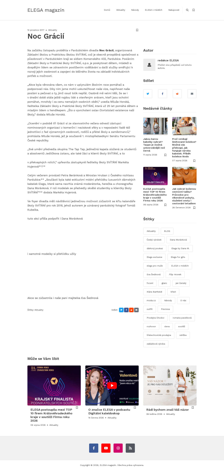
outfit (150, 309)
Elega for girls (178, 257)
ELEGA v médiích (153, 10)
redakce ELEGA (168, 60)
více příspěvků (173, 65)
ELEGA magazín (108, 465)
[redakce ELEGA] (149, 65)
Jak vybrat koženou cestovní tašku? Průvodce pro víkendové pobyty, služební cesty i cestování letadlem (184, 196)
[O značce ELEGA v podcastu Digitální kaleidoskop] (112, 386)
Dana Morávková (178, 239)
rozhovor (151, 326)
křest (173, 292)
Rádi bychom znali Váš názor (167, 409)
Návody (135, 10)
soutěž (181, 326)
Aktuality (120, 10)
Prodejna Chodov (155, 318)
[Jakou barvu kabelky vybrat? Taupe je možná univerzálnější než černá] (155, 126)
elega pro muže (155, 266)
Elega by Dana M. (180, 248)
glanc (164, 283)
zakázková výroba (156, 344)
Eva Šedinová (153, 274)
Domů (107, 10)
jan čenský (181, 283)
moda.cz (151, 300)
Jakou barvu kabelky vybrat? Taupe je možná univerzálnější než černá (154, 145)
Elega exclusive (154, 257)
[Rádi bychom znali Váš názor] (170, 386)
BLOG (167, 231)
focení (150, 283)
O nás (183, 300)
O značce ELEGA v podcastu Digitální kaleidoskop (109, 411)
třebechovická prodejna (159, 335)
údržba (183, 335)
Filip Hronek (175, 274)
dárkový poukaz (155, 248)
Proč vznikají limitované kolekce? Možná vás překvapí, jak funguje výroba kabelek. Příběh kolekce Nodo (184, 148)
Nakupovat (173, 10)
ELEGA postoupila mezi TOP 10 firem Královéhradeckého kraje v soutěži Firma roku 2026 (155, 194)
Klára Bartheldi (154, 292)
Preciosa (165, 309)
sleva (167, 326)
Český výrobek (154, 239)
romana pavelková (182, 318)
